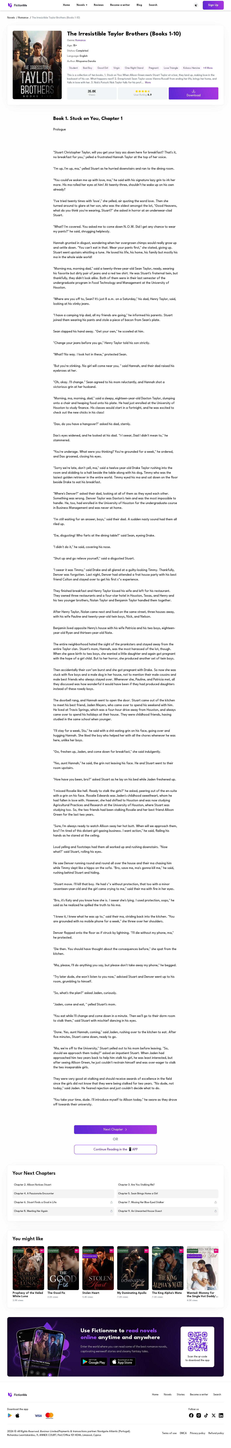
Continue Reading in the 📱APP (116, 1149)
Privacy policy (197, 1433)
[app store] (122, 1361)
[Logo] (17, 5)
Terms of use (169, 1433)
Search (153, 5)
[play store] (94, 1361)
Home (66, 5)
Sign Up (213, 5)
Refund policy (216, 1433)
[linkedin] (221, 1416)
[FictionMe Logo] (17, 1394)
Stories (181, 1394)
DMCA (183, 1433)
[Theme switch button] (196, 5)
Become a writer (120, 5)
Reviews (98, 5)
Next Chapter (113, 1129)
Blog (139, 5)
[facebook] (191, 1416)
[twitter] (213, 1416)
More (148, 82)
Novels (82, 5)
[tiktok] (206, 1416)
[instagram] (198, 1416)
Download (194, 95)
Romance (23, 18)
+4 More (208, 68)
